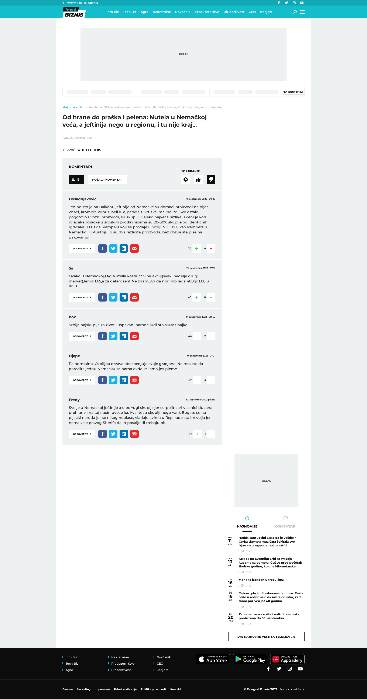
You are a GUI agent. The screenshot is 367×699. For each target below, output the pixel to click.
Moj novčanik (72, 107)
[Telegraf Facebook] (279, 3)
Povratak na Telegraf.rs (82, 2)
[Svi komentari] (185, 179)
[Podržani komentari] (198, 179)
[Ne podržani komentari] (211, 179)
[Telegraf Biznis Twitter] (286, 3)
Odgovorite (82, 248)
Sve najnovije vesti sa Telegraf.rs (266, 636)
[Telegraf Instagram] (294, 3)
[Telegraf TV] (302, 3)
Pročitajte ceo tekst (82, 149)
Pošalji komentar (107, 179)
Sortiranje (190, 171)
